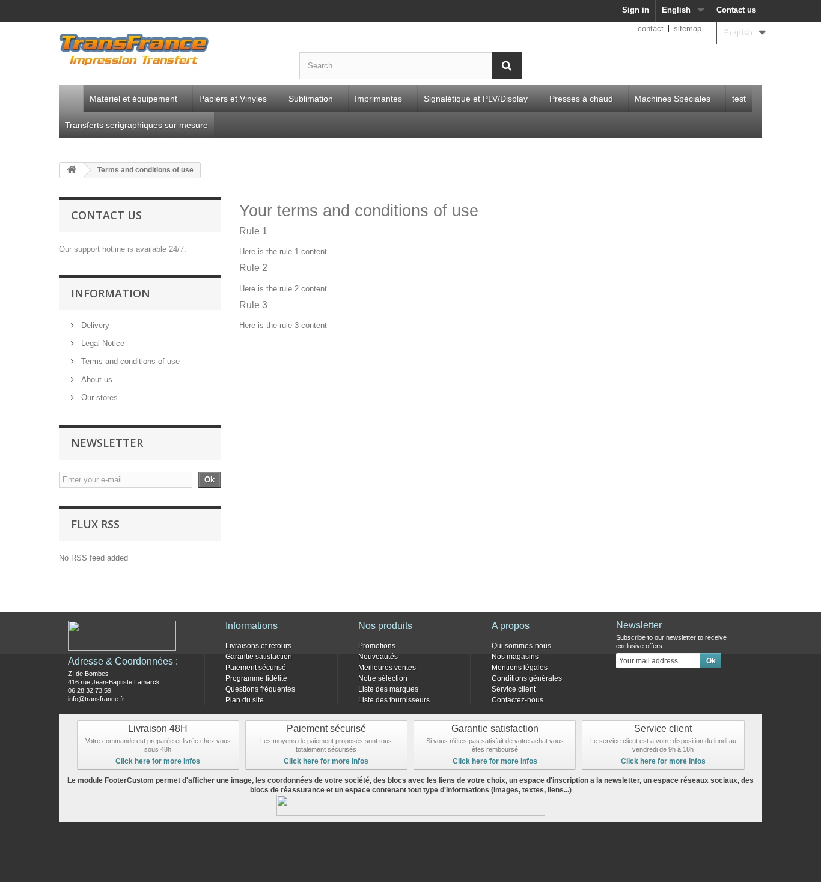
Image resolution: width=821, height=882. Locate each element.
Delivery (94, 325)
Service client (514, 689)
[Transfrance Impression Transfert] (170, 51)
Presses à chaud (581, 98)
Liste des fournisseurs (394, 700)
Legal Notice (101, 343)
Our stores (98, 397)
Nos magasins (515, 656)
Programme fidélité (256, 678)
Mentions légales (520, 667)
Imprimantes (378, 98)
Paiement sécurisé (255, 667)
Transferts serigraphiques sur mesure (136, 125)
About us (95, 379)
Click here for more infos (157, 761)
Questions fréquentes (260, 689)
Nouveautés (378, 656)
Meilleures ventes (387, 667)
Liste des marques (388, 689)
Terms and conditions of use (129, 361)
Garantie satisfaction (258, 656)
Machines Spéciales (672, 98)
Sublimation (310, 98)
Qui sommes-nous (521, 646)
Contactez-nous (517, 700)
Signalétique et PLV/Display (476, 98)
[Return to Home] (71, 170)
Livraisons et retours (258, 646)
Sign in (635, 9)
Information (110, 293)
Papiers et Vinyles (233, 98)
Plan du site (244, 700)
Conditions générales (527, 678)
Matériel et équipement (133, 98)
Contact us (736, 9)
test (739, 98)
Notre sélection (382, 678)
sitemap (687, 28)
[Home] (71, 98)
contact (651, 28)
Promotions (376, 646)
